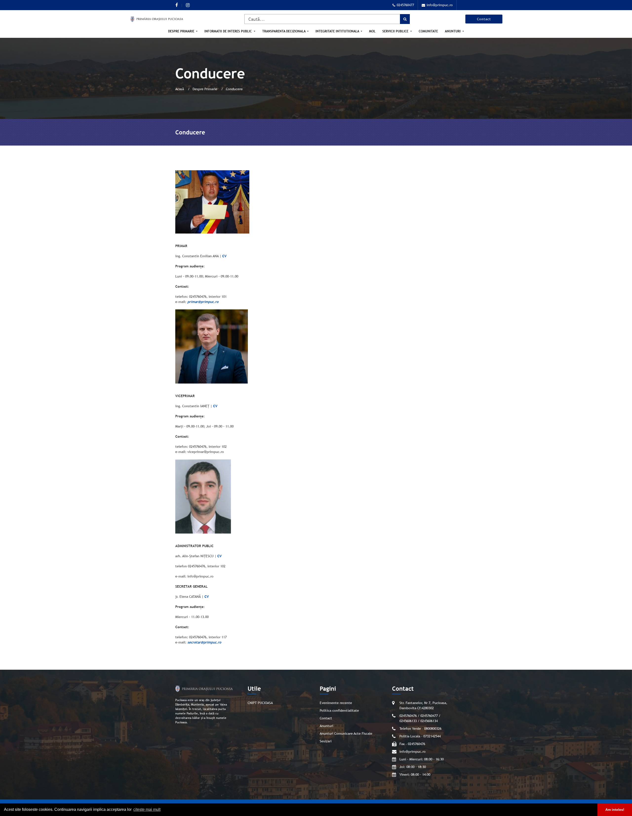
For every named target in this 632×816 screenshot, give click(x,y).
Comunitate (428, 31)
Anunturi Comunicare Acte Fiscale (346, 733)
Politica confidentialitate (339, 710)
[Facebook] (176, 5)
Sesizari (326, 741)
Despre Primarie (205, 89)
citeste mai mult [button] (146, 809)
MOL (372, 31)
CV (224, 256)
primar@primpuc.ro (202, 302)
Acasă (180, 89)
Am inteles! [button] (614, 810)
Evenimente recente (336, 703)
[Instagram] (188, 5)
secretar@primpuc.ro (204, 642)
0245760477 (405, 5)
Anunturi (326, 726)
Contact (484, 19)
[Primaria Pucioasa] (157, 19)
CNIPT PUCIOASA (260, 703)
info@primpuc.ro (440, 5)
